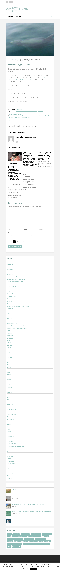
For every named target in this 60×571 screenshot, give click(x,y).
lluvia (37, 538)
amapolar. (15, 489)
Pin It (29, 126)
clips (8, 303)
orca (33, 541)
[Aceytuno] (17, 7)
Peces (8, 384)
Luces (8, 372)
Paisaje (8, 429)
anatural (18, 533)
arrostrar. (14, 519)
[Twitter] (7, 2)
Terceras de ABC (11, 463)
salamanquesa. (16, 497)
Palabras (9, 434)
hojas (26, 538)
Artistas (9, 289)
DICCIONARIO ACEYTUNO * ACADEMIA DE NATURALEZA (28, 504)
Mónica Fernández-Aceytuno (26, 59)
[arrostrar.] (8, 520)
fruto (9, 538)
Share (35, 126)
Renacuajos (9, 448)
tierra (20, 544)
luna (41, 538)
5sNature (9, 262)
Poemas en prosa (11, 441)
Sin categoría (10, 456)
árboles (18, 546)
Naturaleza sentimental (12, 416)
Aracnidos (9, 345)
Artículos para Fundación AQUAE (15, 281)
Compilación (10, 308)
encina (27, 536)
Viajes (8, 475)
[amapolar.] (8, 491)
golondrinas (20, 538)
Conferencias (10, 311)
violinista (37, 544)
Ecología (9, 359)
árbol (13, 546)
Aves (8, 350)
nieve (8, 421)
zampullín (43, 544)
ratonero (48, 541)
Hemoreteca (10, 338)
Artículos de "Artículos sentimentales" (16, 276)
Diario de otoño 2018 (12, 321)
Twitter (9, 468)
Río (7, 453)
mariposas (9, 407)
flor (47, 536)
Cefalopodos (10, 355)
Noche (8, 382)
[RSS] (12, 2)
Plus (23, 126)
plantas (8, 439)
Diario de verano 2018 (12, 323)
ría (7, 451)
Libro (8, 399)
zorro (48, 544)
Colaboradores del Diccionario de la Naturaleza (18, 306)
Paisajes (9, 431)
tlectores (26, 544)
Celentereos (10, 357)
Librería (8, 397)
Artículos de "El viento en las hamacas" (16, 279)
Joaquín (9, 394)
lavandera (31, 538)
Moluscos (9, 379)
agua (9, 533)
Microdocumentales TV (12, 409)
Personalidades (10, 436)
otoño (37, 541)
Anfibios (9, 342)
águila (9, 546)
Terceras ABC (10, 461)
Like (18, 126)
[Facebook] (9, 2)
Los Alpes (9, 402)
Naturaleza (23, 541)
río (8, 544)
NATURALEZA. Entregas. (13, 419)
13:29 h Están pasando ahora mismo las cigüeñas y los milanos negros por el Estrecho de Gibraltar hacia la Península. (44, 156)
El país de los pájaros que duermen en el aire (17, 328)
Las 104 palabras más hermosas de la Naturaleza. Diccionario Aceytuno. (31, 511)
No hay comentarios (21, 60)
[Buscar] (51, 17)
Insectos (9, 369)
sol (11, 544)
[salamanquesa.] (8, 498)
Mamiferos (9, 374)
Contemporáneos (11, 316)
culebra (14, 536)
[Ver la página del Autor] (11, 139)
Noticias (38, 59)
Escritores (9, 333)
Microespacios (10, 412)
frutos (13, 538)
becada (33, 533)
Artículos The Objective (13, 286)
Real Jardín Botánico (12, 443)
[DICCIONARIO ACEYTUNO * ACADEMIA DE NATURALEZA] (8, 506)
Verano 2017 (10, 471)
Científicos (9, 301)
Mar (8, 377)
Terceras (9, 458)
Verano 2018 (10, 473)
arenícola (24, 533)
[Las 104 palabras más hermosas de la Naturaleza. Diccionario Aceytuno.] (8, 513)
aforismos (9, 266)
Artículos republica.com (12, 284)
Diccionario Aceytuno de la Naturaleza (16, 325)
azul (29, 533)
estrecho (38, 536)
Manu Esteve (10, 404)
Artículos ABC (10, 274)
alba (13, 533)
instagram (9, 392)
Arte (8, 271)
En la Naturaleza (11, 330)
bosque (39, 533)
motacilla (16, 541)
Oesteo (9, 426)
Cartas (49, 533)
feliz (43, 536)
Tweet (12, 126)
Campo (8, 291)
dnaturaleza (20, 109)
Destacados (10, 318)
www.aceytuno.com (24, 139)
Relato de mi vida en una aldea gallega (16, 446)
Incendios (9, 387)
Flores (8, 362)
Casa (8, 298)
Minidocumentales (11, 414)
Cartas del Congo (11, 293)
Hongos (9, 367)
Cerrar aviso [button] (33, 568)
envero (32, 536)
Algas (8, 340)
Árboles (9, 347)
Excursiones (10, 335)
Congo (8, 313)
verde (31, 544)
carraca (44, 533)
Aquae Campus (10, 269)
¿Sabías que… (10, 478)
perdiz (42, 541)
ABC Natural (10, 264)
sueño (15, 544)
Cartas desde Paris (11, 296)
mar (45, 538)
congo (9, 536)
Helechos (9, 364)
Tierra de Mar (10, 466)
